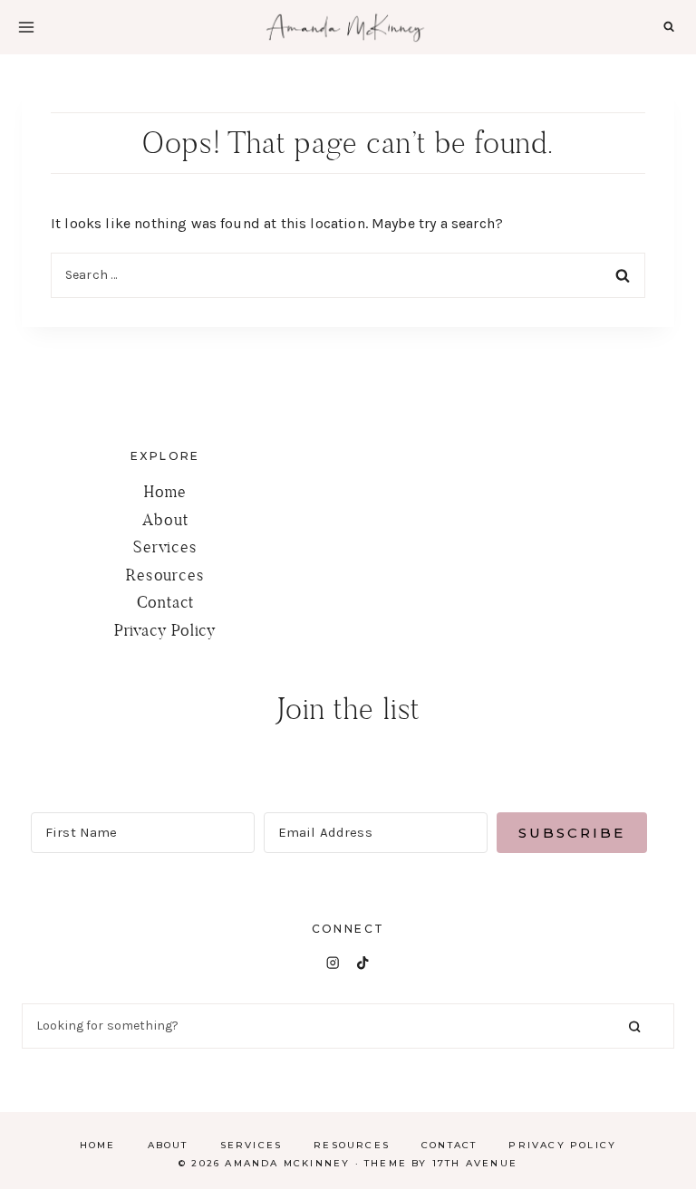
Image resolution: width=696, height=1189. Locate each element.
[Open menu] (26, 27)
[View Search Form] (668, 27)
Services (165, 546)
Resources (165, 574)
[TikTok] (363, 963)
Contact (166, 601)
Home (165, 491)
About (165, 519)
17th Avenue (474, 1163)
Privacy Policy (165, 629)
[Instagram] (333, 963)
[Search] (634, 1026)
